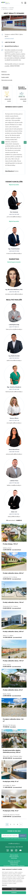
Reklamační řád (14, 864)
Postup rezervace (14, 862)
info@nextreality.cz (14, 843)
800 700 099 (19, 847)
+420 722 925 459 (10, 42)
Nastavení (14, 889)
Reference (4, 71)
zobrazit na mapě (9, 38)
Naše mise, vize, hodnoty (14, 861)
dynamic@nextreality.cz (12, 46)
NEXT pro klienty (14, 855)
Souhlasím (14, 892)
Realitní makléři (5, 77)
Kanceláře (11, 7)
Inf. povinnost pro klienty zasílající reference (14, 865)
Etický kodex (14, 858)
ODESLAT (22, 835)
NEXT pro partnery (14, 856)
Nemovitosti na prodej (6, 80)
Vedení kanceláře (5, 74)
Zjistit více (4, 885)
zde (25, 838)
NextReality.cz (4, 7)
